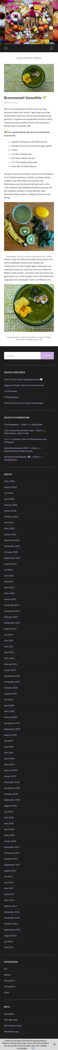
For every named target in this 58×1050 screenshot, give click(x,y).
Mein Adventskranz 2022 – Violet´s (21, 448)
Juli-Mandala (10, 391)
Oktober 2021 (11, 617)
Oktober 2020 (11, 687)
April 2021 (9, 652)
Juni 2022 (9, 575)
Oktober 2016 (11, 923)
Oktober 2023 (11, 516)
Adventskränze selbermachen (18, 451)
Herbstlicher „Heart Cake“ (16, 433)
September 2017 (12, 864)
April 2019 (9, 758)
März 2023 (9, 528)
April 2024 (9, 499)
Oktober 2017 (11, 858)
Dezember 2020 (12, 676)
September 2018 (12, 799)
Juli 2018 (8, 811)
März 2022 (9, 593)
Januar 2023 (10, 534)
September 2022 (12, 558)
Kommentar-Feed (12, 1025)
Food (6, 992)
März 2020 (9, 711)
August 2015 (10, 935)
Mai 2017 (8, 888)
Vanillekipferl (10, 459)
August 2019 (10, 735)
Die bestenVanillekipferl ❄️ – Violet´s (22, 456)
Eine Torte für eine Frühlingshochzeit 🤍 (23, 379)
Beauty (7, 974)
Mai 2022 (8, 581)
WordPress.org (11, 1031)
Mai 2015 (8, 947)
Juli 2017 (8, 876)
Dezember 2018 (12, 782)
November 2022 (12, 546)
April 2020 (9, 705)
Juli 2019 (8, 740)
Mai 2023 (8, 522)
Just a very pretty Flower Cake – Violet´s (23, 430)
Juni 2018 (9, 817)
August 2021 (10, 628)
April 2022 (9, 587)
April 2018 (9, 829)
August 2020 (10, 693)
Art (5, 968)
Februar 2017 (10, 906)
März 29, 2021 (11, 103)
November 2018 (12, 788)
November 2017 (12, 853)
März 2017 (9, 900)
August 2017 (10, 870)
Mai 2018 (8, 823)
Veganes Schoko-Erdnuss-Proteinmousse (24, 385)
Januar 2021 (10, 670)
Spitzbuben (37, 424)
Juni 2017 (9, 882)
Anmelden (9, 1013)
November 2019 (12, 723)
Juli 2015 (8, 941)
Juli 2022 (8, 569)
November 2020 (12, 681)
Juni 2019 (9, 746)
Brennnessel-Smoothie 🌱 (25, 97)
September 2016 (12, 929)
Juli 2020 (8, 699)
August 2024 (10, 487)
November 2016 (12, 917)
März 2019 (9, 764)
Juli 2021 (8, 634)
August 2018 (10, 805)
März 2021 (9, 658)
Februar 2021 (10, 664)
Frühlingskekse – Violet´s (16, 424)
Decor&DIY (9, 980)
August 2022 (10, 563)
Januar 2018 (10, 841)
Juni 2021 (9, 640)
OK (32, 1048)
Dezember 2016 (12, 912)
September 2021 (12, 622)
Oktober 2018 (11, 794)
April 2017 (9, 894)
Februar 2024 (10, 504)
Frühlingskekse (11, 397)
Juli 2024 (8, 493)
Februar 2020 (10, 717)
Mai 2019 (8, 752)
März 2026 (9, 481)
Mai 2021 (8, 646)
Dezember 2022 (12, 540)
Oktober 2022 (11, 552)
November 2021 (12, 611)
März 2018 (9, 835)
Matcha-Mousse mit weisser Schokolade (23, 403)
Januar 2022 (10, 599)
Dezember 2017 (12, 847)
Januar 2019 (10, 776)
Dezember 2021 (12, 605)
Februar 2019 (10, 770)
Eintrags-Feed (11, 1019)
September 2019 (12, 729)
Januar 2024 (10, 510)
